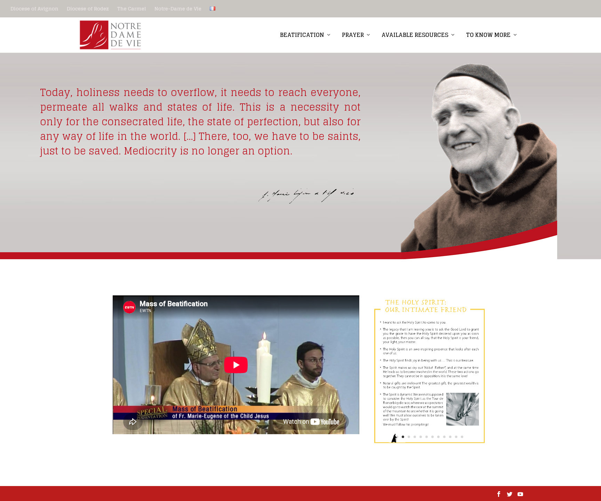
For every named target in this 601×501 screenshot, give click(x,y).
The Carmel (131, 8)
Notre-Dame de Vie (177, 8)
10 (450, 437)
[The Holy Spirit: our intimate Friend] (429, 448)
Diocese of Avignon (34, 8)
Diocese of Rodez (88, 8)
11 (456, 437)
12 (462, 437)
